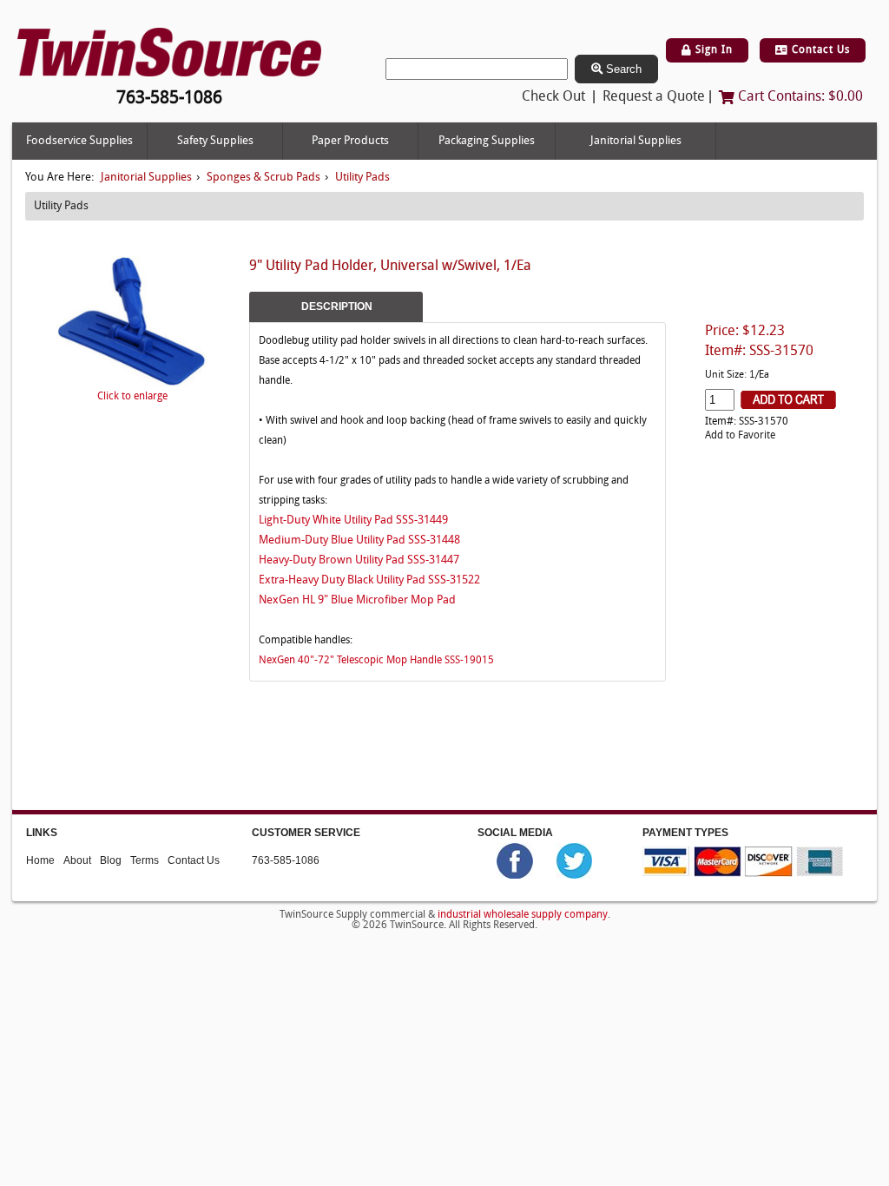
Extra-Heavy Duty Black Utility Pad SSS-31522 (369, 581)
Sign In (712, 50)
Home (40, 860)
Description (336, 306)
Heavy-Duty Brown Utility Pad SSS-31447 (359, 560)
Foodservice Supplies (79, 141)
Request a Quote (654, 97)
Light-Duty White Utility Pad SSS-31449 (353, 520)
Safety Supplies (215, 141)
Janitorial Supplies (636, 141)
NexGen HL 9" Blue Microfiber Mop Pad (357, 601)
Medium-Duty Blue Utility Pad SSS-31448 (359, 540)
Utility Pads (362, 177)
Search (622, 69)
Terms (144, 860)
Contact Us (819, 50)
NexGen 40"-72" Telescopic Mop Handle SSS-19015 (376, 661)
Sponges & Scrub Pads (263, 177)
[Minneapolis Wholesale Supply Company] (169, 52)
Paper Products (350, 141)
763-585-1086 (285, 860)
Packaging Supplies (486, 141)
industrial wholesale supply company (523, 915)
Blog (111, 860)
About (77, 860)
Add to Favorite (740, 436)
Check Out (553, 97)
